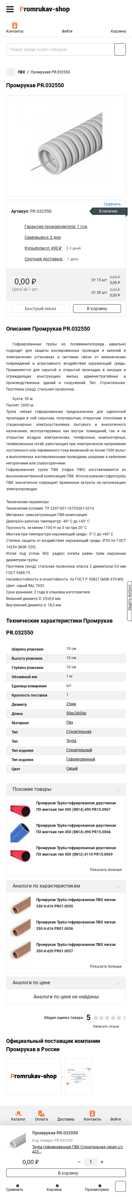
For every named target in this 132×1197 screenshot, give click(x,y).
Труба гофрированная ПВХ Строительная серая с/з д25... (77, 1149)
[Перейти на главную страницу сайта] (46, 9)
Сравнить (14, 1189)
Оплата (41, 1119)
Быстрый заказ (40, 308)
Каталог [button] (18, 1119)
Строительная (78, 731)
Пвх (69, 722)
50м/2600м (76, 713)
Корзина (118, 31)
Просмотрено (97, 1189)
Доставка (65, 1119)
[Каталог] (10, 9)
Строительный (79, 750)
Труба (71, 741)
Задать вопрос (129, 598)
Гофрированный (80, 759)
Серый (72, 768)
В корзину (97, 308)
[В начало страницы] (120, 1186)
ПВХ (21, 72)
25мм (71, 704)
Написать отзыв (106, 1026)
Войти (67, 31)
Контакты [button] (14, 31)
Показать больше (106, 870)
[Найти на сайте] (120, 49)
